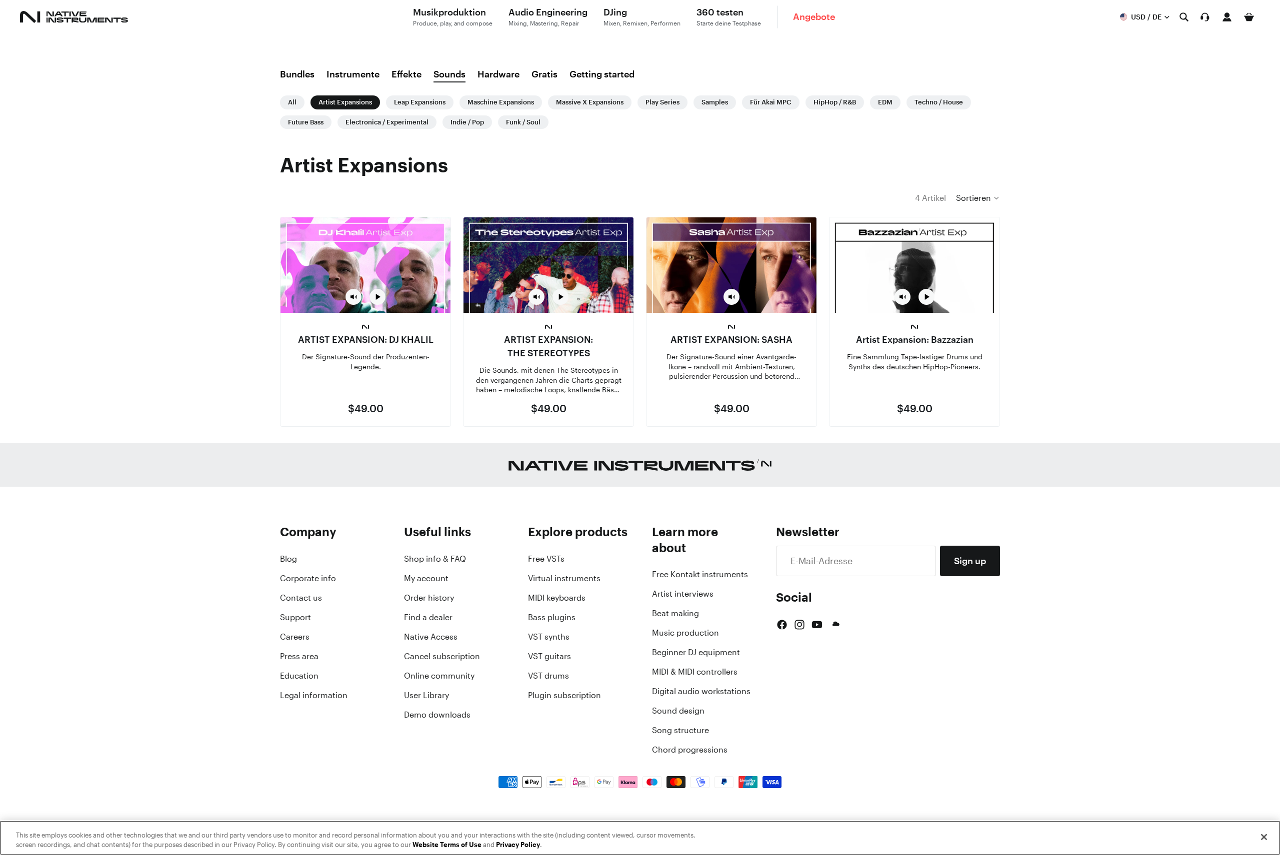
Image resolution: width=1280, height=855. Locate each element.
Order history (429, 598)
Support (295, 617)
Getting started (602, 73)
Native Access (431, 637)
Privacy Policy (518, 845)
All (292, 102)
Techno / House (938, 102)
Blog (288, 559)
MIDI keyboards (557, 598)
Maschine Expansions (501, 102)
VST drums (548, 676)
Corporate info (308, 578)
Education (299, 676)
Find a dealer (428, 617)
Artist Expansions (345, 102)
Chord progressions (690, 750)
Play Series (663, 102)
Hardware (499, 73)
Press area (299, 656)
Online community (439, 676)
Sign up (970, 560)
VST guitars (549, 656)
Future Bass (306, 122)
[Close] (1264, 837)
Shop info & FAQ (435, 559)
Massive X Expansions (590, 102)
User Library (426, 695)
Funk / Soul (523, 122)
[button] (978, 198)
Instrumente (353, 73)
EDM (885, 102)
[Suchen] (1184, 17)
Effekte (407, 73)
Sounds (450, 73)
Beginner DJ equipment (696, 652)
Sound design (678, 711)
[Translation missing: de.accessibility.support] (1205, 17)
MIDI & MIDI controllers (695, 672)
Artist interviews (683, 594)
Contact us (301, 598)
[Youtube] (817, 625)
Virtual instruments (564, 578)
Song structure (680, 730)
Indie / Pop (467, 122)
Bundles (297, 73)
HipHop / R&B (835, 102)
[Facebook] (782, 625)
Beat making (675, 613)
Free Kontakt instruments (700, 574)
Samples (715, 102)
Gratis (545, 73)
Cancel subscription (442, 656)
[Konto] (1227, 17)
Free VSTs (546, 559)
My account (426, 578)
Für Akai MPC (771, 102)
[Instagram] (800, 625)
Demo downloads (437, 715)
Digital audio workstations (701, 691)
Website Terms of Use (447, 845)
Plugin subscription (564, 695)
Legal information (314, 695)
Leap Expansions (420, 102)
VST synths (549, 637)
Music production (685, 633)
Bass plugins (552, 617)
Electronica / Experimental (387, 122)
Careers (295, 637)
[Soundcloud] (835, 625)
